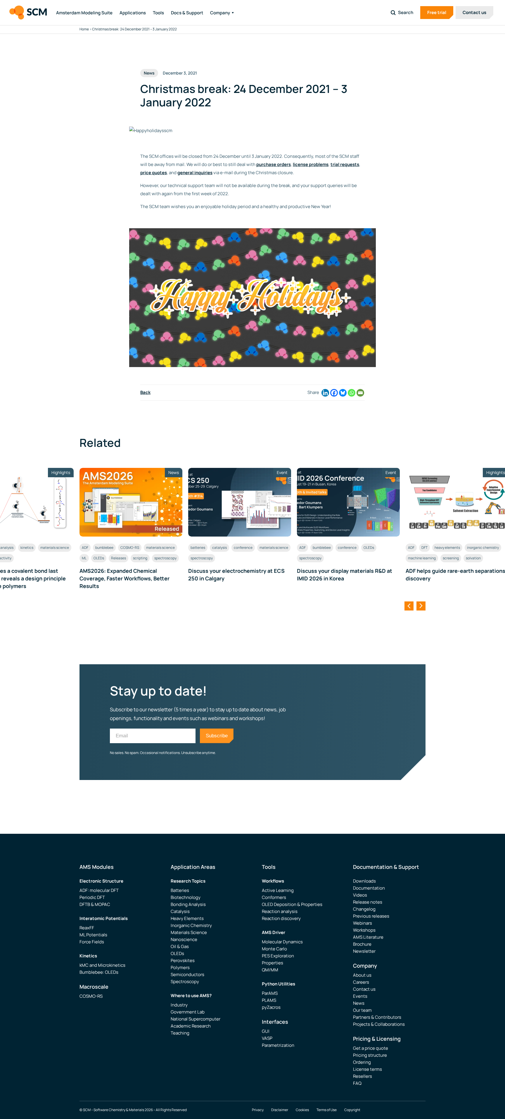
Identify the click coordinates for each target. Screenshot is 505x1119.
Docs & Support (187, 13)
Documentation (369, 888)
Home (84, 29)
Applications (133, 13)
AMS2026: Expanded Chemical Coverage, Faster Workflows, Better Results (124, 578)
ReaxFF (86, 928)
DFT (424, 547)
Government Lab (188, 1012)
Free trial (436, 12)
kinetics (26, 547)
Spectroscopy (185, 981)
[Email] (360, 393)
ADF (85, 547)
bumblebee (104, 547)
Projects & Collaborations (379, 1024)
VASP (267, 1038)
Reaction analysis (280, 911)
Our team (362, 1010)
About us (362, 975)
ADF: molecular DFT (99, 890)
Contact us (474, 12)
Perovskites (183, 960)
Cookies (302, 1110)
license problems (310, 164)
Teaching (180, 1033)
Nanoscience (184, 939)
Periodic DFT (92, 897)
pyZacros (271, 1007)
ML (84, 558)
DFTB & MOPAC (94, 904)
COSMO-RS (129, 547)
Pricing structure (370, 1055)
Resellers (362, 1076)
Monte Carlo (274, 949)
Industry (179, 1005)
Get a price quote (370, 1048)
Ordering (362, 1062)
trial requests (345, 164)
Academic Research (191, 1026)
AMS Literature (368, 937)
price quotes (153, 173)
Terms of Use (327, 1110)
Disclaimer (279, 1110)
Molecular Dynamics (282, 942)
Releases (118, 558)
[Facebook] (334, 393)
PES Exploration (278, 956)
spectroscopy (165, 558)
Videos (360, 895)
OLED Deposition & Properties (292, 904)
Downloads (364, 881)
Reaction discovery (281, 918)
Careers (361, 982)
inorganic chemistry (483, 547)
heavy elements (447, 547)
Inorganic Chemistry (191, 925)
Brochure (362, 944)
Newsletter (364, 951)
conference (243, 547)
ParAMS (270, 993)
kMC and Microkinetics (102, 965)
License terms (367, 1069)
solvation (473, 558)
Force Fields (91, 942)
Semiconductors (187, 974)
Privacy (258, 1110)
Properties (272, 963)
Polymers (180, 967)
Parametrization (278, 1045)
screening (451, 558)
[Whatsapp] (351, 393)
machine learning (422, 558)
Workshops (364, 930)
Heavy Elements (187, 918)
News (358, 1003)
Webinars (362, 923)
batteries (198, 547)
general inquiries (194, 173)
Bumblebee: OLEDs (98, 972)
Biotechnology (185, 897)
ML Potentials (93, 935)
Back (145, 392)
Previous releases (371, 916)
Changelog (364, 909)
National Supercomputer (195, 1019)
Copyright (352, 1110)
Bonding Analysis (188, 904)
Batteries (180, 890)
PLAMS (269, 1000)
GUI (265, 1031)
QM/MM (270, 970)
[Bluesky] (343, 393)
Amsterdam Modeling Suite (84, 13)
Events (360, 996)
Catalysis (180, 911)
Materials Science (189, 932)
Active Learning (278, 890)
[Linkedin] (325, 393)
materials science (54, 547)
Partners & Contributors (377, 1017)
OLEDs (99, 558)
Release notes (367, 902)
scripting (140, 558)
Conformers (274, 897)
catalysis (219, 547)
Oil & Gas (180, 946)
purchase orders (273, 164)
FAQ (357, 1083)
